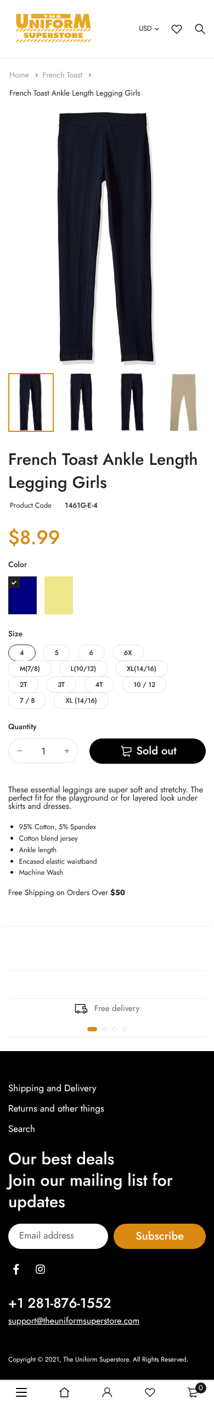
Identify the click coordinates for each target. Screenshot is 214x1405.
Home (20, 75)
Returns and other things (56, 1108)
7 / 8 (27, 701)
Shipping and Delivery (52, 1088)
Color (17, 564)
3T (61, 685)
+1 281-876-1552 (59, 1303)
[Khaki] (58, 595)
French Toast (63, 75)
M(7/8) (30, 669)
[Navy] (22, 595)
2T (23, 685)
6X (128, 653)
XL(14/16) (141, 669)
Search (21, 1129)
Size (15, 634)
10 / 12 (144, 685)
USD (145, 28)
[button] (92, 1029)
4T (99, 685)
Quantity (22, 726)
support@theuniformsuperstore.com (73, 1320)
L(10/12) (83, 669)
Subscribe (160, 1236)
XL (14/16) (81, 701)
